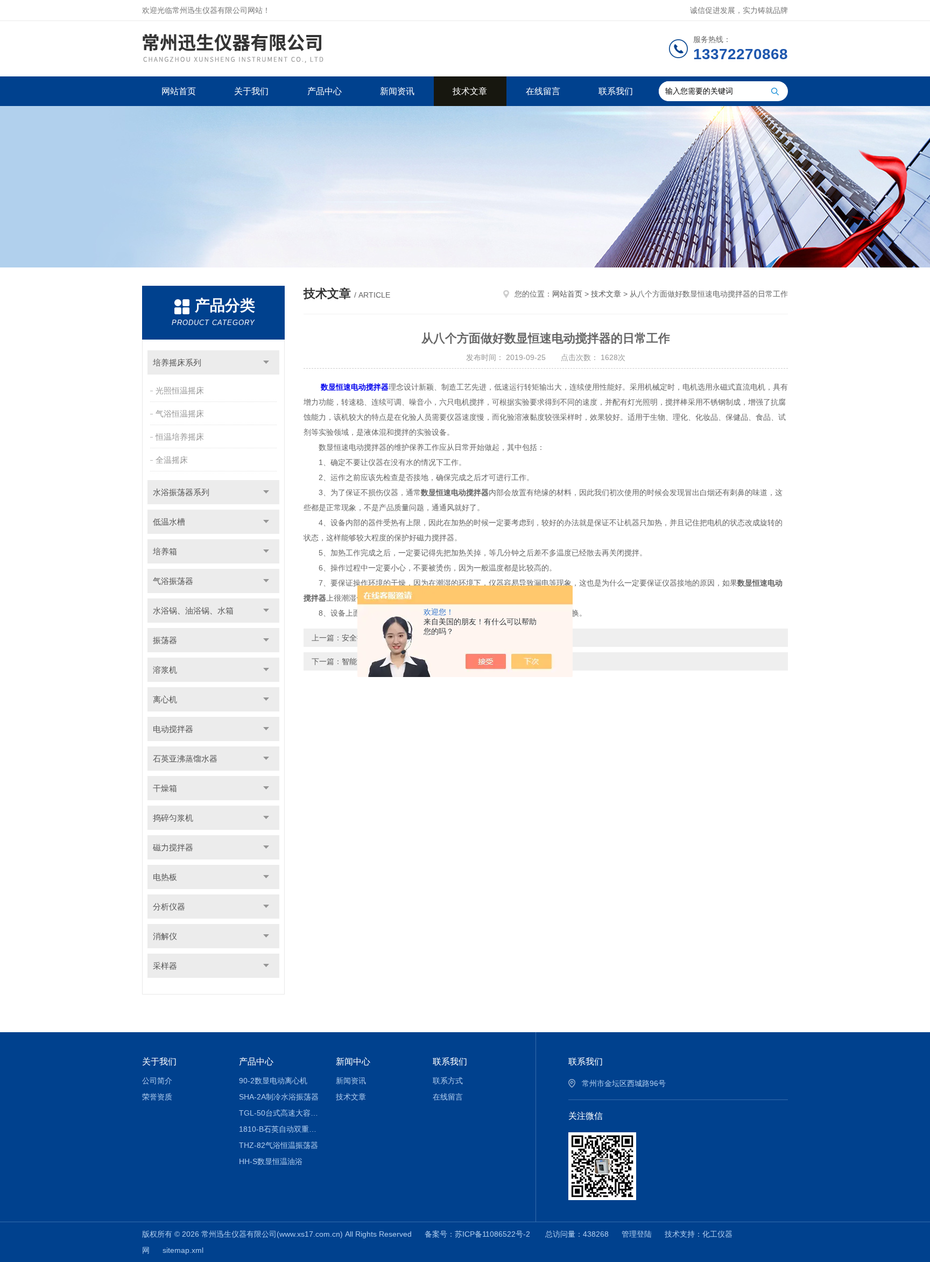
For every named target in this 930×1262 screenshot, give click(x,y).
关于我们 (251, 91)
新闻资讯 (397, 91)
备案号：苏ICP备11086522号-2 (478, 1234)
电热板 (165, 877)
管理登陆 (637, 1234)
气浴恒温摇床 (180, 413)
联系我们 (615, 91)
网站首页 (178, 91)
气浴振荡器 (173, 581)
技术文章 (470, 91)
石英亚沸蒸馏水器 (185, 758)
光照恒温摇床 (180, 390)
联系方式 (448, 1080)
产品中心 (324, 91)
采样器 (165, 965)
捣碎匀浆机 (173, 817)
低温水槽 (169, 521)
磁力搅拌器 (173, 847)
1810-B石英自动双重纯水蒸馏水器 (279, 1129)
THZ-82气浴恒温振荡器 (278, 1145)
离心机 (165, 699)
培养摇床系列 (177, 362)
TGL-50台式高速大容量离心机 (279, 1113)
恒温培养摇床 (180, 436)
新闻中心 (353, 1061)
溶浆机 (165, 669)
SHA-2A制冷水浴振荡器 (279, 1096)
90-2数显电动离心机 (273, 1080)
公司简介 (157, 1080)
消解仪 (165, 936)
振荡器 (165, 640)
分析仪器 (169, 906)
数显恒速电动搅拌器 (355, 387)
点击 (266, 362)
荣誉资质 (157, 1096)
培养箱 (165, 551)
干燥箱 (165, 788)
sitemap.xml (183, 1250)
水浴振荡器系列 (181, 492)
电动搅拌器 (173, 729)
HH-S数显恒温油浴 (270, 1161)
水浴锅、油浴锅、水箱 (193, 610)
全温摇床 (172, 459)
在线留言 (543, 91)
